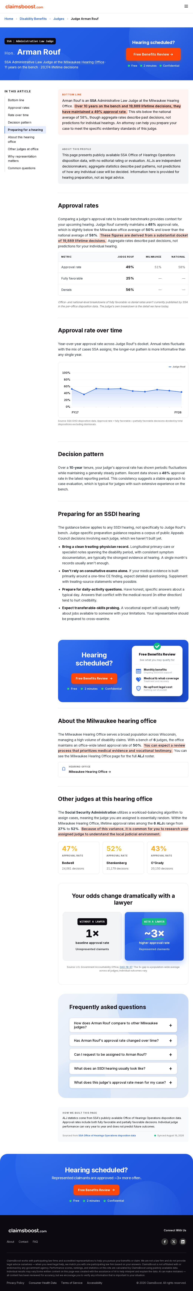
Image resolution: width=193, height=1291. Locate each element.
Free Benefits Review (92, 678)
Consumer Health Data (43, 1282)
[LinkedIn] (182, 1241)
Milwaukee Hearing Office (84, 62)
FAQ (35, 1241)
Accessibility (94, 1282)
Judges (58, 19)
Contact (23, 1241)
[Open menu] (186, 6)
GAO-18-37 (126, 967)
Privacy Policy (15, 1282)
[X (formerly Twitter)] (173, 1241)
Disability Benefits (33, 19)
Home (9, 19)
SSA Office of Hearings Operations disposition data (107, 1135)
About (10, 1241)
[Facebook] (164, 1241)
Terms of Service (72, 1282)
